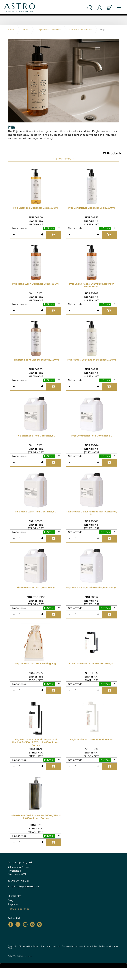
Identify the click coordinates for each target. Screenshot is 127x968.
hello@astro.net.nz (27, 886)
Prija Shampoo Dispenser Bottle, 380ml (35, 207)
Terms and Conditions (72, 946)
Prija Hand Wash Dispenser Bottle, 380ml (35, 283)
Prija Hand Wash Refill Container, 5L (35, 511)
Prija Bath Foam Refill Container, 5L (35, 587)
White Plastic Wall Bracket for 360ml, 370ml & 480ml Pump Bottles (36, 817)
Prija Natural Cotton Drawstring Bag (35, 663)
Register (13, 904)
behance (39, 924)
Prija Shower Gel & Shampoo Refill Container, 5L (91, 513)
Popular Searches (18, 908)
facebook (11, 924)
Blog (10, 900)
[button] (35, 228)
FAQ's (10, 948)
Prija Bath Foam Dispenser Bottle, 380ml (36, 359)
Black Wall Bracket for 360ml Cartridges (91, 663)
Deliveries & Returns (108, 946)
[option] (63, 80)
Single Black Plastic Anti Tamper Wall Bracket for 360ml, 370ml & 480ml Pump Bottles (35, 742)
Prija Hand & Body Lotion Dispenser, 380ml (91, 359)
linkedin (18, 924)
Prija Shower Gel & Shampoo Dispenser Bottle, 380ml (91, 285)
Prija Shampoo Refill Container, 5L (35, 435)
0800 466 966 (21, 880)
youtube (32, 924)
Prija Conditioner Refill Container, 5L (91, 435)
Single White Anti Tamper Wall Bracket (91, 739)
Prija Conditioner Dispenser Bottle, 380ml (91, 207)
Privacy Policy (90, 946)
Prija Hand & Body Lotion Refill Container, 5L (91, 587)
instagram (25, 924)
